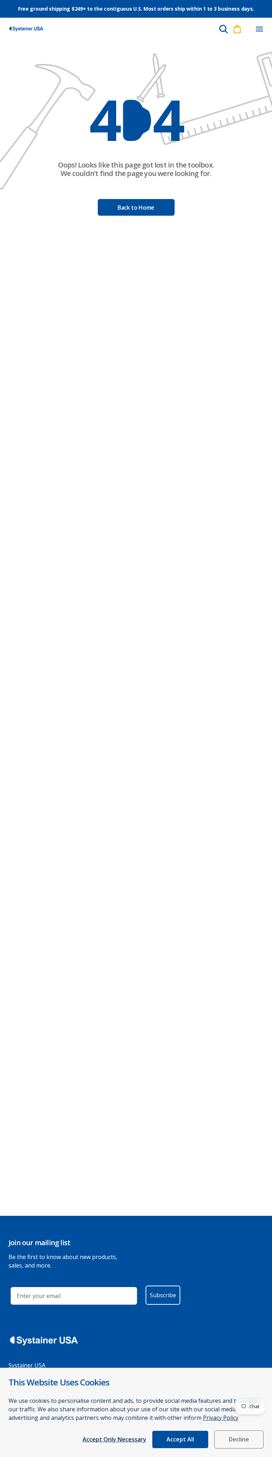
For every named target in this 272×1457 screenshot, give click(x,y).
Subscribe (163, 1295)
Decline (239, 1439)
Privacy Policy (220, 1418)
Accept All (180, 1439)
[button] (259, 29)
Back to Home (136, 207)
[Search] (223, 29)
